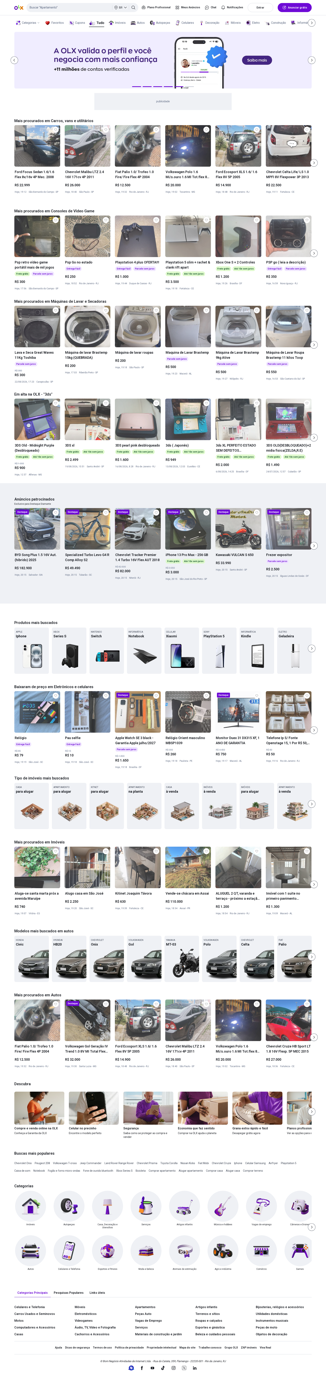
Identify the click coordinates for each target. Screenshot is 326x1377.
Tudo (100, 23)
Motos (19, 1320)
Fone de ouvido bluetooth (98, 1170)
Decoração (212, 23)
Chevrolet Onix (23, 1163)
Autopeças (163, 23)
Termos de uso (102, 1347)
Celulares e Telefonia (29, 1307)
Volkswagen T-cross (65, 1163)
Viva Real (265, 1347)
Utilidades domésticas (272, 1314)
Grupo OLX (231, 1347)
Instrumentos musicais (272, 1320)
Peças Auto (143, 1314)
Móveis (236, 23)
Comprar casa (214, 1170)
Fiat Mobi (203, 1163)
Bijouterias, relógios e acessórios (280, 1307)
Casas (18, 1334)
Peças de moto (266, 1327)
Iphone (238, 1163)
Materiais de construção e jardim (158, 1334)
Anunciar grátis (297, 7)
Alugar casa (233, 1170)
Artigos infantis (206, 1307)
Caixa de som (22, 1170)
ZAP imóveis (249, 1347)
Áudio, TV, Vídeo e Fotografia (95, 1327)
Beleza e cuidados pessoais (215, 1334)
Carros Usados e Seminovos (34, 1314)
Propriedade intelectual (161, 1347)
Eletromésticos (86, 1314)
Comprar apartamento (162, 1170)
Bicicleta (141, 1170)
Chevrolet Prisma (147, 1163)
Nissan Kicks (188, 1163)
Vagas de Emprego (148, 1320)
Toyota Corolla (169, 1163)
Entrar (260, 7)
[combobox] (82, 7)
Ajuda (58, 1347)
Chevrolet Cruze (221, 1163)
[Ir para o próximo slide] (314, 163)
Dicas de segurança (77, 1347)
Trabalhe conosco (209, 1347)
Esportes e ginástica (210, 1327)
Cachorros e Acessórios (92, 1334)
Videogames (84, 1320)
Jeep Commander (90, 1163)
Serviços (141, 1327)
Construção (278, 23)
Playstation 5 (288, 1163)
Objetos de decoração (271, 1334)
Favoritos (57, 23)
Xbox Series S (124, 1170)
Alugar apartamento (191, 1170)
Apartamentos (145, 1307)
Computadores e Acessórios (34, 1327)
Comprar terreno (253, 1170)
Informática (304, 23)
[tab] (32, 1293)
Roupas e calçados (208, 1320)
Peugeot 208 (42, 1163)
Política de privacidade (129, 1347)
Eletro (256, 23)
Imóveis (120, 23)
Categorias (29, 23)
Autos (141, 23)
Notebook (39, 1170)
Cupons (80, 23)
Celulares (187, 23)
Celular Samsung (255, 1163)
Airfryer (273, 1163)
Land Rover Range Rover (119, 1163)
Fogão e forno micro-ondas (64, 1170)
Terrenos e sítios (207, 1314)
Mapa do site (187, 1347)
